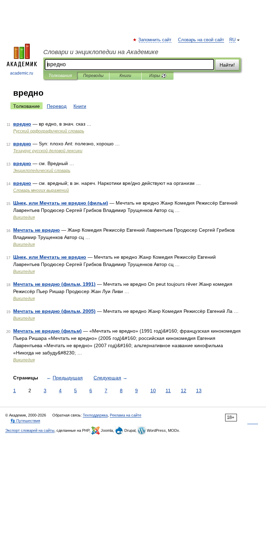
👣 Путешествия (25, 421)
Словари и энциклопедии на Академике (100, 52)
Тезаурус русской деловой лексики (47, 150)
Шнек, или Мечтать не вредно (49, 257)
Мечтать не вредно (36, 230)
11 (168, 390)
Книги (125, 75)
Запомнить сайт (155, 39)
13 (199, 390)
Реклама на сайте (125, 415)
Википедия (24, 217)
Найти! (227, 65)
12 (183, 390)
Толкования (60, 75)
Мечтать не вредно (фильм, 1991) (54, 284)
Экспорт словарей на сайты (29, 430)
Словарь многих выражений (41, 190)
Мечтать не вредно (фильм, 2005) (54, 311)
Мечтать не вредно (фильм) (47, 331)
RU (232, 39)
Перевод (56, 106)
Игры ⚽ (157, 75)
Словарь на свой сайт (201, 39)
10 (153, 390)
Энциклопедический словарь (41, 170)
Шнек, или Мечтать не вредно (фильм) (60, 203)
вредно (22, 124)
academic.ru (21, 73)
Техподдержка (95, 415)
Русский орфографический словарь (48, 131)
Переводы (93, 75)
